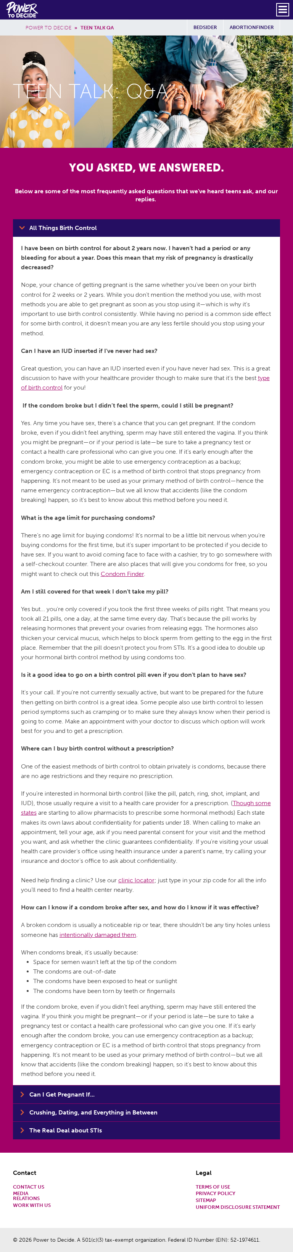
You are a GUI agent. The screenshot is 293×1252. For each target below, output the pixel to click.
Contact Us (28, 1187)
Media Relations (26, 1196)
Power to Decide (48, 28)
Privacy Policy (215, 1193)
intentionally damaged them (98, 934)
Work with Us (32, 1205)
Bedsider (205, 27)
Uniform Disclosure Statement (238, 1207)
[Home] (22, 10)
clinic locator (136, 880)
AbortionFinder (252, 27)
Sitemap (206, 1200)
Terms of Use (213, 1187)
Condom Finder (122, 573)
